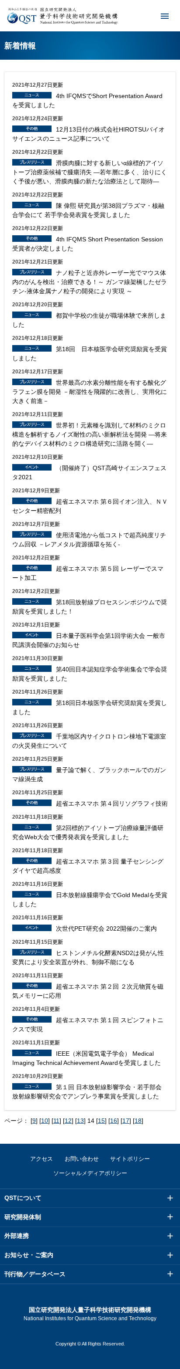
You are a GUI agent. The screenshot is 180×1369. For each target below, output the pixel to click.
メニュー (164, 15)
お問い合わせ (82, 1159)
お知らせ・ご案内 (28, 1254)
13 (80, 1120)
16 (113, 1120)
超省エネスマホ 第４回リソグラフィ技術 (112, 803)
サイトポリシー (130, 1159)
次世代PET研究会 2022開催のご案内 (106, 928)
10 (44, 1120)
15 (101, 1120)
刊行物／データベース (35, 1274)
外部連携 (16, 1235)
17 (125, 1120)
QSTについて (23, 1197)
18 (138, 1120)
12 (68, 1120)
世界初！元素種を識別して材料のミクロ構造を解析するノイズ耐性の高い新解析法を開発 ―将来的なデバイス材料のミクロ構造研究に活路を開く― (89, 434)
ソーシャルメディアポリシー (90, 1173)
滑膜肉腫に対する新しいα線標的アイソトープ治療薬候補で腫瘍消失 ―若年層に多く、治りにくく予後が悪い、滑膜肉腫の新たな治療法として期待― (89, 172)
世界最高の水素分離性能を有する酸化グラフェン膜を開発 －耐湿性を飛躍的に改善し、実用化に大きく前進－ (89, 391)
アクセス (41, 1159)
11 (56, 1120)
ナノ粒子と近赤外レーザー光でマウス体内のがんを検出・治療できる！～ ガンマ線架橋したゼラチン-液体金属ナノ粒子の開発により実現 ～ (89, 282)
